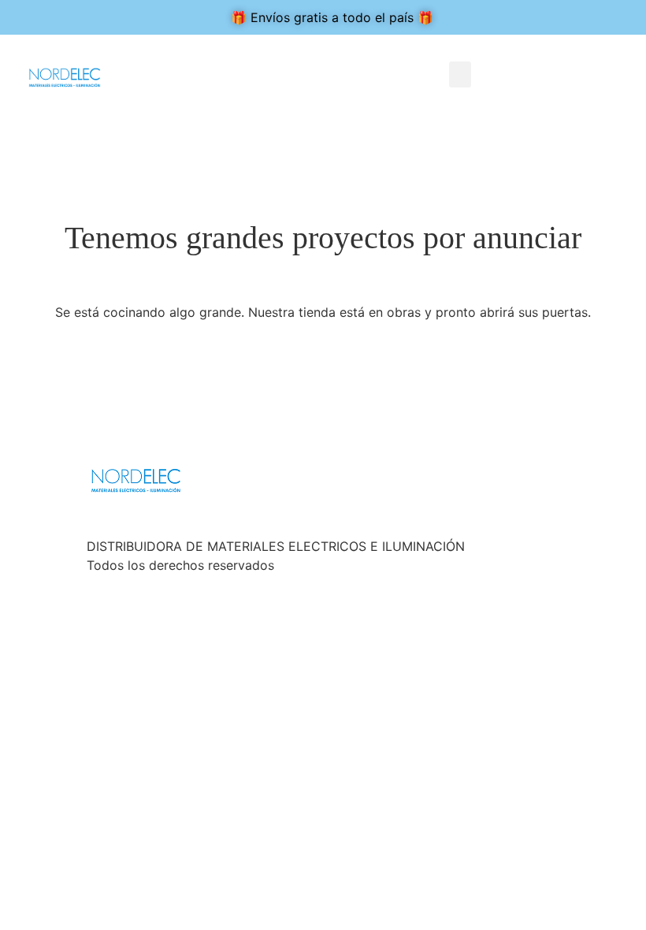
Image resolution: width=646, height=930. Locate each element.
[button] (460, 74)
